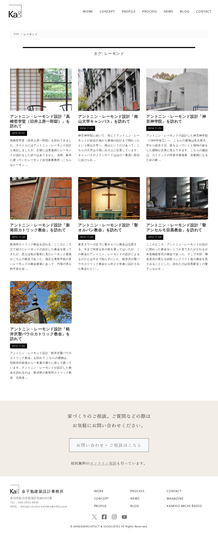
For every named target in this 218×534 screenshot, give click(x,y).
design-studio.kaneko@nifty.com (43, 506)
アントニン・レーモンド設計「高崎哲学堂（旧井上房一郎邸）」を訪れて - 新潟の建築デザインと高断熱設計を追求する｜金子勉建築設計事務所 (15, 11)
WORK (88, 11)
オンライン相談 (103, 463)
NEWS (168, 11)
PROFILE (129, 11)
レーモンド (114, 53)
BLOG (184, 11)
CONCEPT (107, 11)
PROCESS (149, 11)
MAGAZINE (175, 498)
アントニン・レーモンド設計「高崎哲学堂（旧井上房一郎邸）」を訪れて (40, 121)
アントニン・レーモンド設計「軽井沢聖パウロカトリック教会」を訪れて (40, 334)
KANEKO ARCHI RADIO (184, 506)
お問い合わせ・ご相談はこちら (109, 445)
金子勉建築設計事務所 (43, 491)
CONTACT (203, 11)
